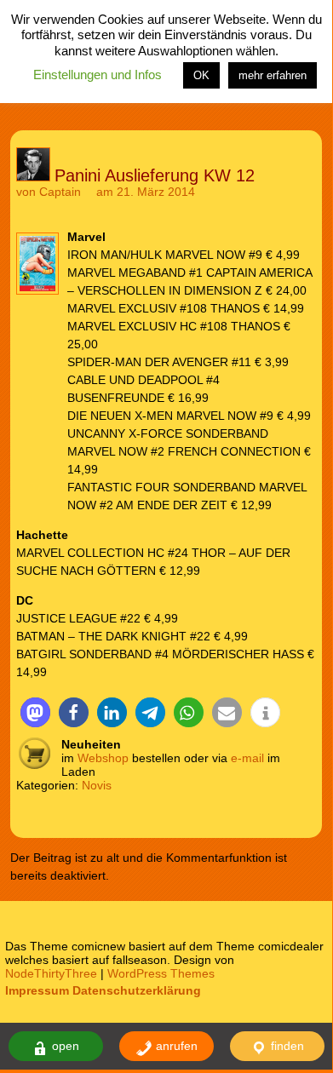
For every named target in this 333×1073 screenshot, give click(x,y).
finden (285, 1046)
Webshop (103, 758)
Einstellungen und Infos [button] (97, 74)
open (64, 1046)
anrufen (175, 1046)
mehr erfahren (272, 75)
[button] (35, 712)
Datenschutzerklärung (136, 990)
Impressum (37, 990)
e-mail (247, 758)
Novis (97, 785)
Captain (60, 191)
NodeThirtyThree (51, 973)
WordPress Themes (161, 973)
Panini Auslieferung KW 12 (155, 175)
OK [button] (201, 75)
